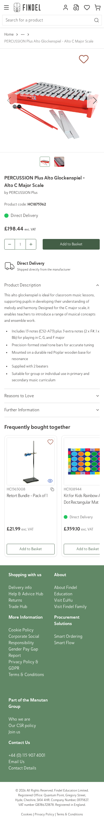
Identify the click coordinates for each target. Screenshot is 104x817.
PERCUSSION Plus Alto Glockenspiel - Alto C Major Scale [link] (48, 41)
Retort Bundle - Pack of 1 (27, 495)
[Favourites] (87, 7)
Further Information (21, 410)
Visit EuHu (63, 600)
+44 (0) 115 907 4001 (27, 755)
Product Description (22, 285)
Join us (14, 732)
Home (9, 34)
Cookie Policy (21, 630)
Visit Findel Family (70, 606)
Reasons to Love (19, 396)
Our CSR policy (22, 725)
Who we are (19, 719)
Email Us (17, 761)
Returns (15, 600)
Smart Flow (64, 642)
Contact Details (22, 768)
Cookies (27, 814)
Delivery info (20, 587)
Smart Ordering (68, 636)
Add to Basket (71, 244)
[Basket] (97, 7)
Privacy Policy (44, 814)
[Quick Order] (76, 7)
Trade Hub (18, 606)
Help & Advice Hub (26, 594)
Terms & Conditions (26, 674)
